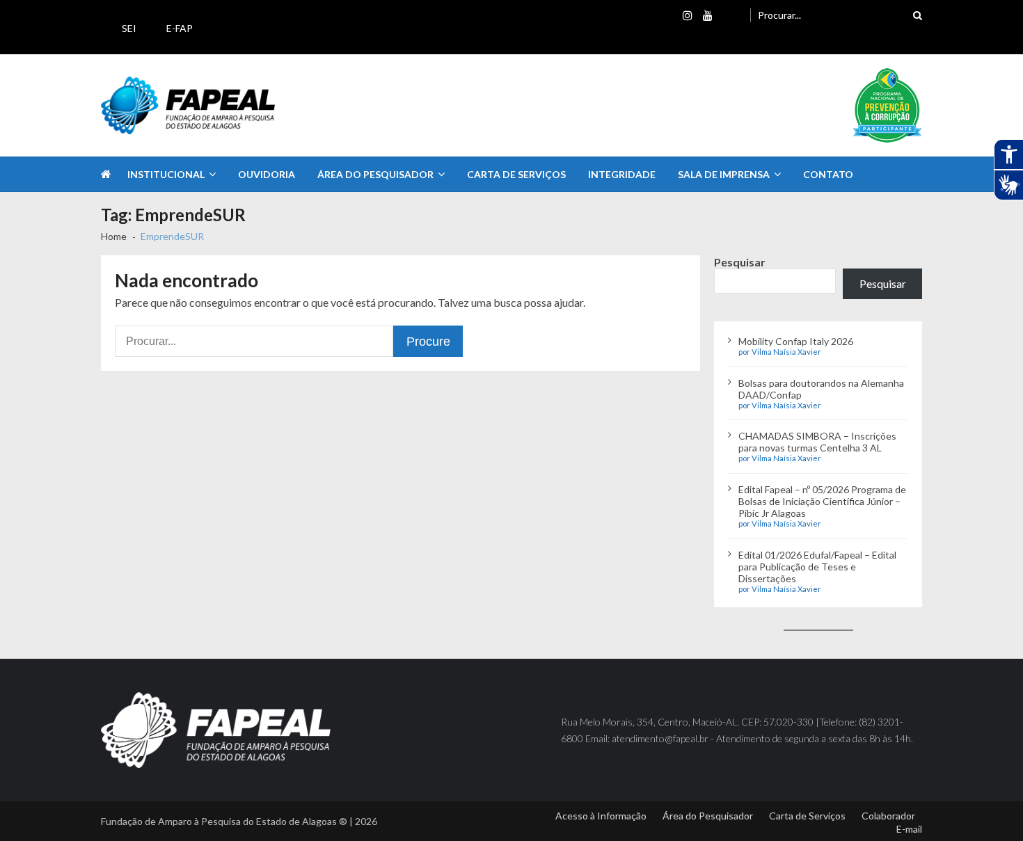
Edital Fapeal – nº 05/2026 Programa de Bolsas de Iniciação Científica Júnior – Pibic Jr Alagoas (822, 501)
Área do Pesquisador (375, 174)
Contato (828, 174)
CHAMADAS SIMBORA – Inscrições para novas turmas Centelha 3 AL (817, 442)
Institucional (166, 174)
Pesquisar (740, 262)
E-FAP (179, 28)
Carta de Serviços (516, 174)
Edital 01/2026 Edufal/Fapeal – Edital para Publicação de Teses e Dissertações (817, 566)
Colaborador (888, 816)
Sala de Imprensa (724, 174)
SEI (129, 28)
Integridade (622, 174)
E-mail (909, 829)
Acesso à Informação (601, 816)
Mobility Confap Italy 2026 (795, 341)
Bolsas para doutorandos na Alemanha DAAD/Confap (821, 389)
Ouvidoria (266, 174)
